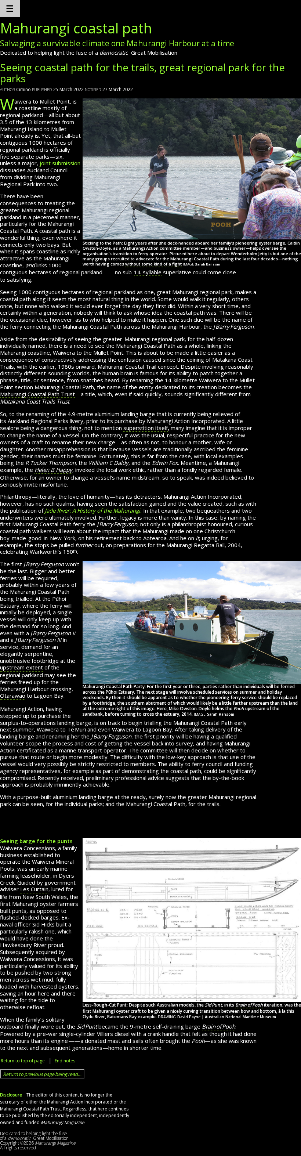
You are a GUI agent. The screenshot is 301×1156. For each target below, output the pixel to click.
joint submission (60, 163)
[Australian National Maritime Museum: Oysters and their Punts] (192, 920)
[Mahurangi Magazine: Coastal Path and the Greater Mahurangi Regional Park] (192, 168)
